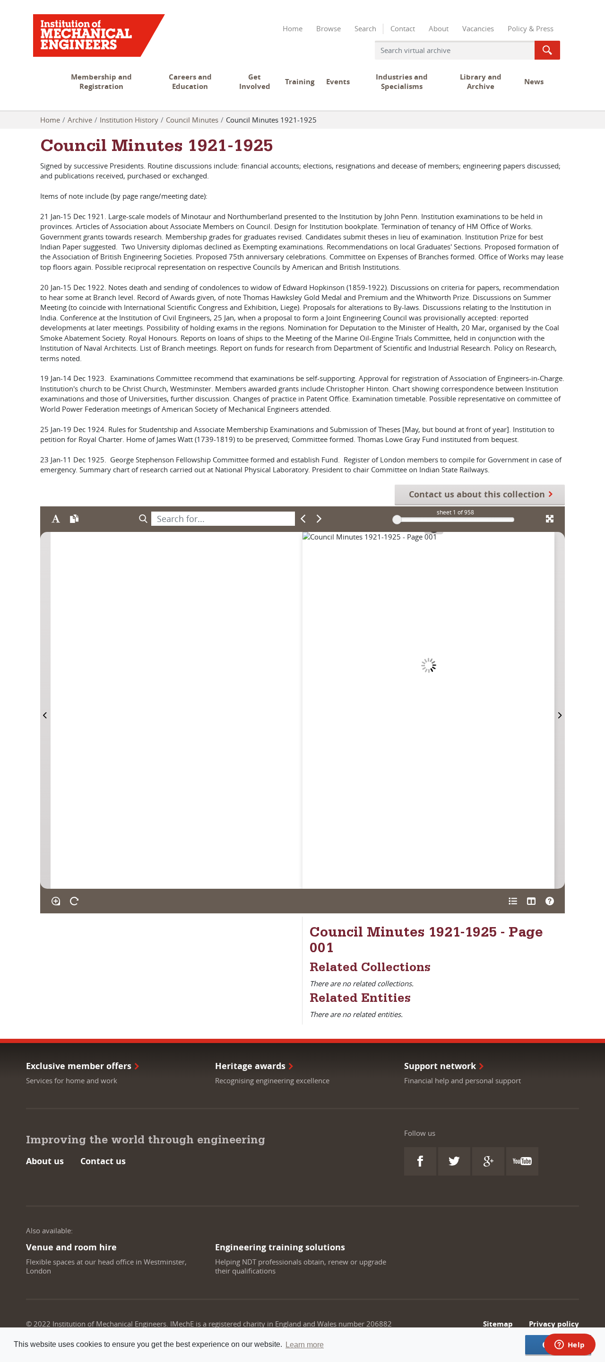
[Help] (549, 901)
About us (45, 1161)
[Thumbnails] (531, 901)
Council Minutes (192, 119)
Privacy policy (554, 1324)
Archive (80, 119)
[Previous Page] (45, 710)
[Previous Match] (303, 518)
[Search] (143, 518)
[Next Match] (319, 518)
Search (365, 28)
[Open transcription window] (74, 518)
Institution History (129, 119)
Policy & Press (530, 28)
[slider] (397, 519)
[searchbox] (223, 518)
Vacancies (478, 28)
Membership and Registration (101, 81)
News (534, 82)
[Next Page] (559, 710)
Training (299, 82)
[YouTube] (522, 1161)
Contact (402, 28)
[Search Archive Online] (547, 50)
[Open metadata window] (512, 901)
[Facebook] (420, 1161)
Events (338, 82)
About (439, 28)
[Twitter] (454, 1161)
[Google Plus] (488, 1161)
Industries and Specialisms (402, 81)
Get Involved (254, 81)
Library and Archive (480, 81)
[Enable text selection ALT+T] (55, 518)
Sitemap (498, 1324)
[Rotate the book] (74, 901)
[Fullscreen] (549, 518)
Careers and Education (190, 81)
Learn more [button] (304, 1345)
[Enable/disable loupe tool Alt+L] (55, 901)
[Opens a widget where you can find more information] (570, 1345)
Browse (328, 28)
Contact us (103, 1161)
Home (292, 28)
